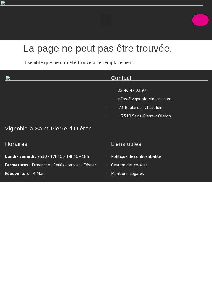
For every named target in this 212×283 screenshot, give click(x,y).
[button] (106, 20)
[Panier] (200, 20)
